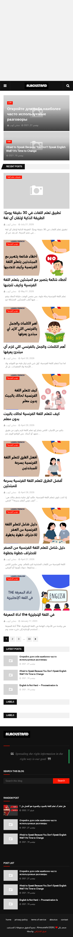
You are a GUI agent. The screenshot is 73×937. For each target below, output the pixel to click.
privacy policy (21, 920)
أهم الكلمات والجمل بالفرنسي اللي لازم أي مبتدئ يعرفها (34, 349)
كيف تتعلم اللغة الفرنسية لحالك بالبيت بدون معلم (32, 417)
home (8, 920)
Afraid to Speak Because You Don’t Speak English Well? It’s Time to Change (36, 149)
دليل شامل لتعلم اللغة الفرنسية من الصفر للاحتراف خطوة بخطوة (34, 550)
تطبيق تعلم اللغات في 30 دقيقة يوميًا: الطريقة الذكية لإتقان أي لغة (32, 216)
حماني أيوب (11, 224)
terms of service (38, 920)
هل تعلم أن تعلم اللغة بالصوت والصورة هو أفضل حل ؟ (42, 806)
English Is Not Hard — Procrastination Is (38, 685)
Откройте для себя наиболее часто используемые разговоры (34, 114)
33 (29, 639)
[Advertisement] (36, 40)
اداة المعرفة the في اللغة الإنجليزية (29, 615)
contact (64, 920)
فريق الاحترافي (40, 931)
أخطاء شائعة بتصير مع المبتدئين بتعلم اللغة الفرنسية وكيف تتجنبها (35, 282)
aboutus (53, 920)
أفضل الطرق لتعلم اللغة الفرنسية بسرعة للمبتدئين (33, 483)
